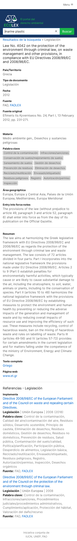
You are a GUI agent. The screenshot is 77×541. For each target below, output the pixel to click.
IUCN (29, 536)
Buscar (67, 31)
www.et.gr (10, 376)
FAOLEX (15, 105)
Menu (67, 4)
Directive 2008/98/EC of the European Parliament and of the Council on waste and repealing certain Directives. (38, 403)
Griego (7, 365)
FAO (44, 536)
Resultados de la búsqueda (22, 39)
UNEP (37, 536)
